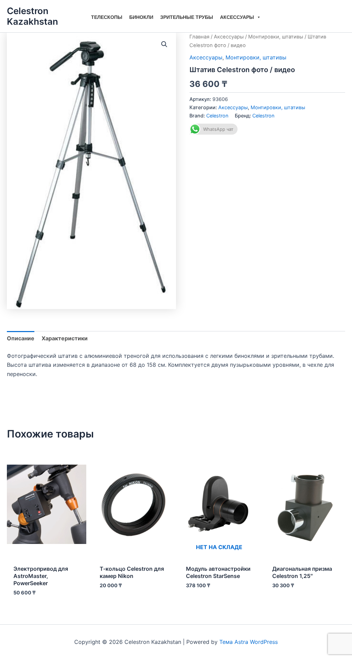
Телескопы (106, 17)
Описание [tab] (20, 338)
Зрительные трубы (186, 17)
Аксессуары (237, 17)
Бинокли (141, 17)
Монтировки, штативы (275, 37)
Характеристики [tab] (65, 338)
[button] (164, 44)
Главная (199, 37)
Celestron (217, 115)
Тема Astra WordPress (248, 641)
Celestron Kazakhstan (32, 16)
